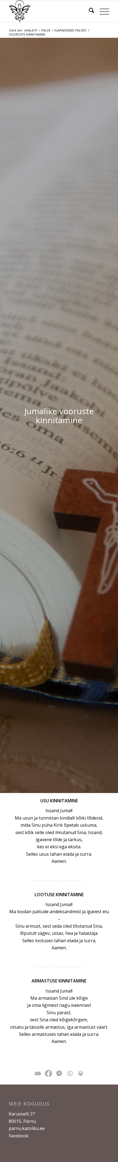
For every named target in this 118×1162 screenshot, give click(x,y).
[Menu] (101, 11)
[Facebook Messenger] (59, 1073)
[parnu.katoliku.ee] (49, 11)
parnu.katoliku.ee (27, 1128)
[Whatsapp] (70, 1073)
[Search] (88, 11)
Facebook (19, 1136)
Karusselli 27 (22, 1114)
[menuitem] (88, 11)
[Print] (80, 1073)
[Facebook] (48, 1073)
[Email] (38, 1073)
